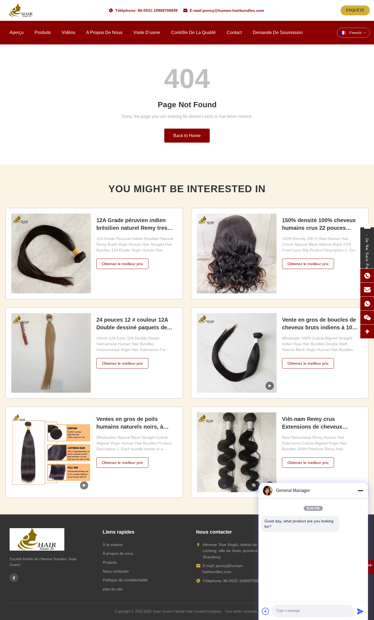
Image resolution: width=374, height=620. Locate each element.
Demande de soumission (278, 32)
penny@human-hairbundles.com (233, 10)
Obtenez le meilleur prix (122, 264)
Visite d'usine (146, 32)
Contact (234, 32)
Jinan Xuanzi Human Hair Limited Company (187, 611)
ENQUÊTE (355, 10)
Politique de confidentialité (125, 580)
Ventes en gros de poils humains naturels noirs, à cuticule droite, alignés (129, 426)
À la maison (113, 544)
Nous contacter (116, 571)
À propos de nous (118, 553)
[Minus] (360, 490)
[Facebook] (14, 577)
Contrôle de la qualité (193, 32)
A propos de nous (104, 32)
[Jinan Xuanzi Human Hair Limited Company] (21, 10)
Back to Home (187, 135)
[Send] (360, 611)
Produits (42, 32)
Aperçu (17, 32)
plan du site (113, 589)
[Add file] (265, 611)
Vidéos (68, 32)
